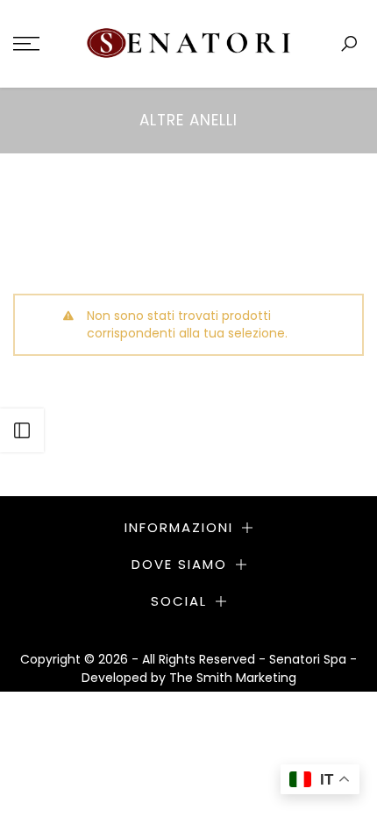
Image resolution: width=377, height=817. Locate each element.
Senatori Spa (309, 659)
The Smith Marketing (232, 677)
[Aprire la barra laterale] (22, 430)
